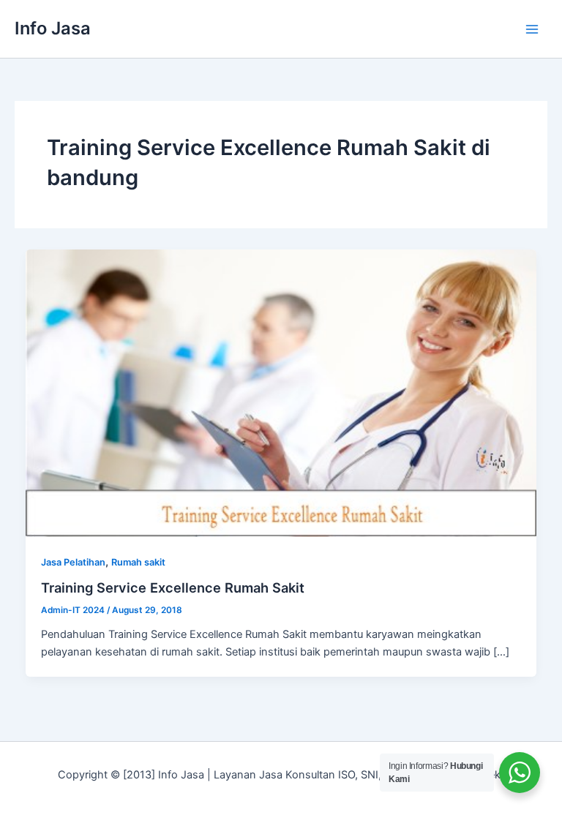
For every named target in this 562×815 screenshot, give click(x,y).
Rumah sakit (138, 562)
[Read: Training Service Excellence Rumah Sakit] (281, 392)
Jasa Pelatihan (73, 562)
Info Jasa (53, 28)
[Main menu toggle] (532, 29)
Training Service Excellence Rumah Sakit (172, 587)
